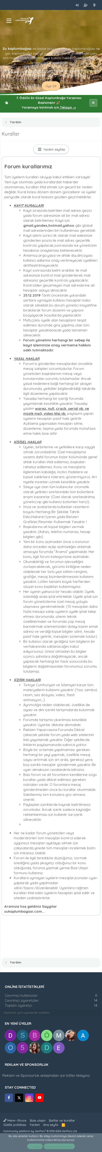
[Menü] (8, 20)
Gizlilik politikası (14, 1125)
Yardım (35, 1125)
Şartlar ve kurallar (62, 1120)
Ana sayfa (50, 1125)
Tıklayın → (67, 107)
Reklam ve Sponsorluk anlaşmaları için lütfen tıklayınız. (46, 1075)
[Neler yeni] (94, 5)
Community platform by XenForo (40, 1131)
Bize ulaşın (38, 1120)
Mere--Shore (16, 1120)
